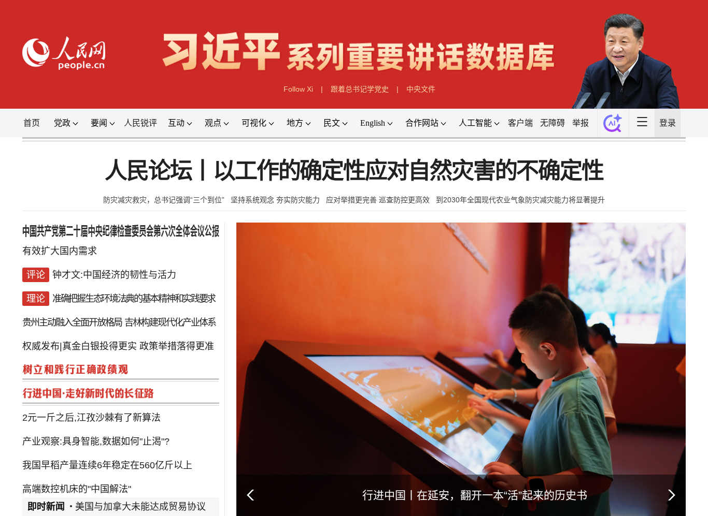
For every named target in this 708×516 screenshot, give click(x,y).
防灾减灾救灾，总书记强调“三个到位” (163, 200)
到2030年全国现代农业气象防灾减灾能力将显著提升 (520, 200)
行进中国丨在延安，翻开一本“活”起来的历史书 (474, 495)
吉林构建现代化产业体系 (170, 322)
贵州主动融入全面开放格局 (72, 322)
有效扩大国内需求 (59, 251)
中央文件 (420, 89)
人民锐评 (140, 123)
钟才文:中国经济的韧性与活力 (114, 275)
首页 (31, 123)
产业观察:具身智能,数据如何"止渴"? (95, 441)
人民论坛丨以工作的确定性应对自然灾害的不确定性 (354, 171)
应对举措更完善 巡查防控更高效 (378, 200)
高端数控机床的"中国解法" (76, 489)
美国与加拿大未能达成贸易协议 (140, 507)
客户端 (520, 123)
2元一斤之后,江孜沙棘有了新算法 (91, 417)
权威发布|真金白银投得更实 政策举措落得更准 (118, 346)
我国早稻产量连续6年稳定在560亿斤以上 (107, 465)
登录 (667, 123)
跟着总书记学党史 (360, 89)
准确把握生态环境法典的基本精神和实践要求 (133, 298)
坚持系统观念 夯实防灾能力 (275, 200)
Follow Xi (298, 89)
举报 (580, 123)
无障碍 (552, 123)
